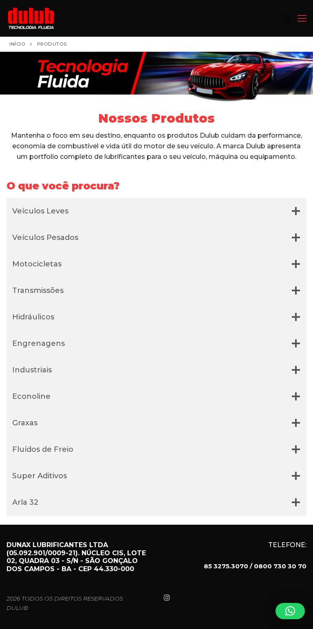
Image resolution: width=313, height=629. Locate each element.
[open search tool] (287, 18)
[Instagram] (167, 597)
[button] (290, 611)
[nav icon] (302, 18)
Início (17, 44)
